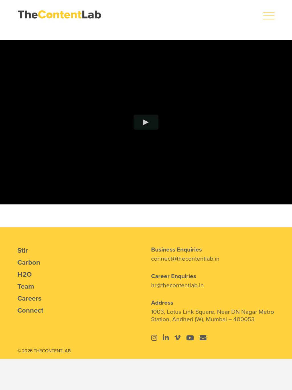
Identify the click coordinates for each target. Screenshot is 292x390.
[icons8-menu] (269, 13)
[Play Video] (146, 122)
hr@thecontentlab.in (177, 285)
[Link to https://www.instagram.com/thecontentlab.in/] (154, 337)
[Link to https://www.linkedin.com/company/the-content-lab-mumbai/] (166, 337)
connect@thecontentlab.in (185, 258)
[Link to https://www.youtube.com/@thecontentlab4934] (190, 337)
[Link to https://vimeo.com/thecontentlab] (178, 337)
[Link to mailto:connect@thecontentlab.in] (203, 337)
